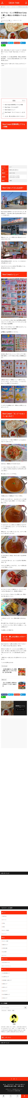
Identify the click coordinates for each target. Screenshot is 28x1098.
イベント (4, 955)
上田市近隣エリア (6, 973)
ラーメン (4, 919)
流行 (13, 1010)
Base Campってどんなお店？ (11, 107)
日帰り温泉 (5, 948)
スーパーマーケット (7, 966)
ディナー (10, 21)
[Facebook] (4, 43)
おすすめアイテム (6, 962)
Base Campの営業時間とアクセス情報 (13, 104)
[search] (25, 1007)
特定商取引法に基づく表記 (10, 1086)
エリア (4, 969)
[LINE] (3, 45)
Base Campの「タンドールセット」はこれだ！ (13, 112)
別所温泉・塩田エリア (7, 980)
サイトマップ (10, 1084)
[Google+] (17, 43)
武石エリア (5, 998)
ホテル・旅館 (5, 941)
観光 (4, 937)
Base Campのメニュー (9, 109)
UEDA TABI (17, 1090)
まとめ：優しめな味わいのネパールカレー (14, 116)
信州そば (4, 916)
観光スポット (5, 944)
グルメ (8, 6)
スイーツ (4, 933)
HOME (3, 6)
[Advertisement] (14, 82)
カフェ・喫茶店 (6, 930)
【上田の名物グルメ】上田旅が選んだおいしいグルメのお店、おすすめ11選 (10, 670)
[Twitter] (10, 43)
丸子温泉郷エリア (6, 994)
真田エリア (5, 983)
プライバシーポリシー (20, 1084)
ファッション (4, 1010)
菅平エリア (5, 987)
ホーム (4, 1084)
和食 (4, 926)
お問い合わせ (8, 1037)
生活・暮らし (5, 958)
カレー (3, 21)
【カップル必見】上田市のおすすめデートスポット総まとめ (10, 684)
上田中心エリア (16, 20)
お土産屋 (4, 951)
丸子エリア (5, 990)
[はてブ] (23, 43)
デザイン (9, 1010)
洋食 (20, 20)
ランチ (6, 21)
